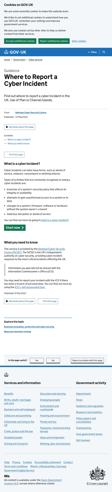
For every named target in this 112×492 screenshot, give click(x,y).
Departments (83, 393)
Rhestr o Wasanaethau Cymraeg (48, 466)
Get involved (83, 440)
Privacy (16, 462)
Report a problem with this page (87, 360)
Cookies (27, 462)
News (79, 399)
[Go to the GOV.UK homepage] (15, 52)
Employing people (50, 399)
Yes (39, 360)
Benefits (8, 393)
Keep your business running (17, 331)
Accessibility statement (48, 462)
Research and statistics (89, 412)
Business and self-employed (19, 409)
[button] (15, 227)
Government (19, 59)
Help (7, 462)
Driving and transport (16, 443)
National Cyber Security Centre (30, 112)
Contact (68, 462)
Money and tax (48, 421)
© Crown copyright (97, 483)
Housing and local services (55, 415)
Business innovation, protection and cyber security (29, 326)
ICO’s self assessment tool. (30, 287)
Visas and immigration (52, 437)
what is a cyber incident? (55, 220)
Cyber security (35, 59)
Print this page (16, 154)
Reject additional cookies (54, 41)
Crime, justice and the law (18, 431)
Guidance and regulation (89, 406)
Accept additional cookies (20, 41)
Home (7, 59)
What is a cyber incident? (19, 139)
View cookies (79, 41)
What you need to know (18, 143)
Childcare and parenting (17, 415)
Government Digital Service (19, 470)
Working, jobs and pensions (55, 443)
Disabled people (13, 437)
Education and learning (53, 393)
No (56, 360)
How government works (89, 434)
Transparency (83, 427)
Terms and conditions (16, 466)
